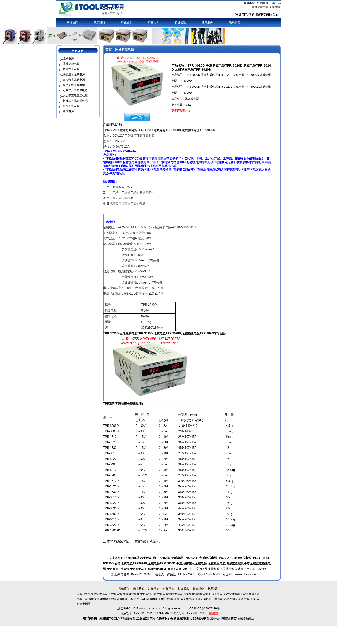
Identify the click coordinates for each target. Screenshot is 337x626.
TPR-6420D (111, 525)
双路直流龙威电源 (74, 85)
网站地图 (262, 3)
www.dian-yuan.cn (150, 608)
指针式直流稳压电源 (75, 100)
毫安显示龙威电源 (74, 74)
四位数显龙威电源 (74, 79)
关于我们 (99, 22)
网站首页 (72, 22)
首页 (108, 49)
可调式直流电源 (157, 569)
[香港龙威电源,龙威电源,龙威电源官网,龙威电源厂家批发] (91, 9)
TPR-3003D (111, 425)
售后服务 (207, 22)
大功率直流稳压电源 (75, 95)
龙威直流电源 (235, 563)
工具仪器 (143, 618)
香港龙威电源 (71, 63)
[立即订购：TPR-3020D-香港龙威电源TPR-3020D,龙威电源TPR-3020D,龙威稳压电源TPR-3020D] (137, 117)
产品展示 (126, 22)
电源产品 (275, 3)
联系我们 (234, 22)
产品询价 (153, 22)
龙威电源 (160, 130)
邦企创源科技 (159, 618)
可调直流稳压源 (177, 569)
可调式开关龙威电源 (75, 90)
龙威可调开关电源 (118, 569)
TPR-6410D (111, 519)
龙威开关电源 (138, 569)
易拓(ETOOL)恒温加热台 (117, 618)
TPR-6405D (111, 514)
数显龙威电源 (71, 69)
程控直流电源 (71, 106)
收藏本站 (249, 3)
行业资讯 (180, 22)
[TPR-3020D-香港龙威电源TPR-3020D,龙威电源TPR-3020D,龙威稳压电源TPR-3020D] (137, 82)
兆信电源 (68, 111)
